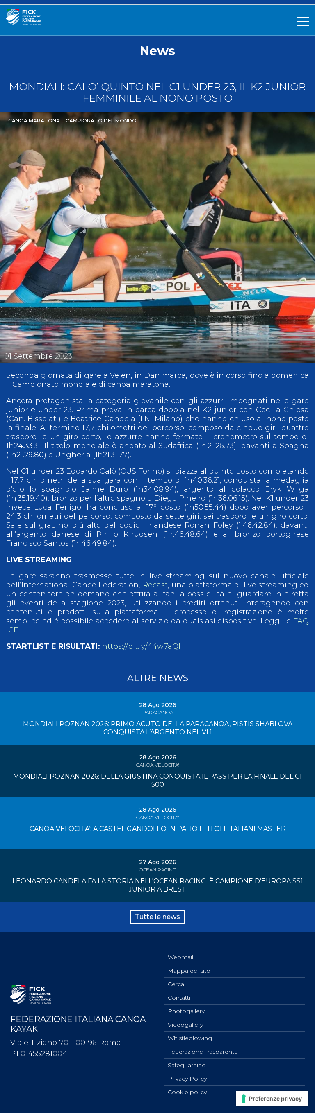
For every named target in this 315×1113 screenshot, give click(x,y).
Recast (155, 584)
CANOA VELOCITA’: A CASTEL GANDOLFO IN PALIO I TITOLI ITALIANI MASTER (158, 829)
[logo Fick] (23, 22)
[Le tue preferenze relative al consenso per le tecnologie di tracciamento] (272, 1098)
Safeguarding (187, 1065)
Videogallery (185, 1024)
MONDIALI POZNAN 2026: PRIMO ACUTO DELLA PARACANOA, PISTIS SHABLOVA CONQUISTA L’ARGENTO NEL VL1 (157, 728)
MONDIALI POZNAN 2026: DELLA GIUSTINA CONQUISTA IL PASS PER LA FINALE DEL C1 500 (157, 780)
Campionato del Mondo (101, 120)
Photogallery (186, 1011)
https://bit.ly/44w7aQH (143, 646)
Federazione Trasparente (203, 1051)
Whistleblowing (190, 1038)
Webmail (180, 957)
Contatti (179, 997)
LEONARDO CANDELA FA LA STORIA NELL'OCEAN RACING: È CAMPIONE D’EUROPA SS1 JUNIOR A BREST (157, 885)
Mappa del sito (189, 970)
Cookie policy (187, 1092)
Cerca (176, 984)
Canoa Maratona (34, 120)
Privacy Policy (187, 1078)
